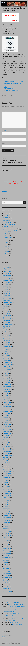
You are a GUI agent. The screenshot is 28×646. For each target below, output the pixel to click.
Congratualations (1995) (13, 602)
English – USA (8, 237)
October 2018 (6, 409)
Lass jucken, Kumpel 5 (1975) (11, 90)
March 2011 (6, 568)
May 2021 (5, 353)
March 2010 (6, 586)
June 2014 (5, 504)
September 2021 (7, 346)
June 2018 (5, 417)
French (6, 239)
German (14, 95)
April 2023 (6, 311)
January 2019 (6, 404)
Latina (6, 248)
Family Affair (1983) (15, 617)
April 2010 (6, 584)
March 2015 (6, 488)
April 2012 (6, 544)
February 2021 (7, 359)
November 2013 (7, 517)
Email (4, 137)
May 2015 (5, 484)
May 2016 (5, 462)
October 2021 (6, 344)
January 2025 (6, 273)
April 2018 (6, 420)
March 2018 (6, 422)
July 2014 (5, 502)
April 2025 (6, 268)
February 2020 (7, 380)
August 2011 (6, 559)
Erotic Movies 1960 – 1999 (10, 228)
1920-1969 (5, 213)
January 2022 (6, 339)
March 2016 (6, 466)
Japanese (7, 246)
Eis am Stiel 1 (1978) (17, 624)
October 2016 (6, 453)
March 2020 (6, 379)
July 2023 (5, 306)
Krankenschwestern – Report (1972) (13, 81)
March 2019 (6, 400)
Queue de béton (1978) (17, 608)
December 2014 (7, 493)
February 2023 (7, 315)
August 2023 (6, 304)
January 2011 (6, 571)
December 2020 (7, 362)
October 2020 (6, 366)
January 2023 (6, 317)
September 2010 (7, 577)
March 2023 (6, 313)
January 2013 (6, 533)
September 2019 (7, 389)
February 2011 (6, 570)
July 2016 (5, 459)
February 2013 (7, 531)
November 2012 (7, 535)
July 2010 (5, 579)
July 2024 (5, 284)
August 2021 (6, 348)
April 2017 (6, 442)
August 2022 (6, 326)
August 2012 (6, 540)
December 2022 (7, 318)
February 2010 (7, 588)
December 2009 (7, 590)
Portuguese (8, 250)
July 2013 (5, 524)
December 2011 (7, 551)
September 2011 (7, 557)
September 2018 (7, 411)
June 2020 (6, 373)
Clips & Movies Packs (9, 224)
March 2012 (6, 546)
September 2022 (7, 324)
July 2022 (5, 328)
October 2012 (6, 537)
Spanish (7, 251)
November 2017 (7, 429)
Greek (6, 242)
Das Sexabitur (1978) (9, 88)
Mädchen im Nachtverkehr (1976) (12, 83)
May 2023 (5, 309)
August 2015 (6, 479)
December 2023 (7, 297)
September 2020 (7, 368)
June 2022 (5, 329)
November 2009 (7, 591)
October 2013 (6, 519)
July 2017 (5, 437)
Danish (7, 233)
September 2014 (7, 499)
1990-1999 (6, 219)
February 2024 (7, 293)
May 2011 (5, 564)
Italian (6, 244)
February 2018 (7, 424)
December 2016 (7, 450)
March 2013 (6, 530)
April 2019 (6, 399)
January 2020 (6, 382)
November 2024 (7, 277)
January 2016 (6, 470)
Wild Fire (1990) (14, 622)
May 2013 (5, 526)
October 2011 (6, 555)
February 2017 (7, 446)
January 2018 (6, 426)
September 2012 (7, 539)
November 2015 (7, 473)
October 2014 (6, 497)
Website (4, 143)
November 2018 (7, 408)
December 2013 (7, 515)
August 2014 (6, 500)
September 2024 (7, 280)
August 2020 (6, 369)
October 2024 (6, 278)
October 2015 (6, 475)
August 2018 (6, 413)
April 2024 (6, 289)
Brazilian (7, 231)
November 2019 (7, 386)
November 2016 (7, 451)
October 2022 (6, 322)
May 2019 (5, 397)
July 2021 (5, 349)
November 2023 (7, 298)
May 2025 (5, 266)
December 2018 (7, 406)
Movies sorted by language (10, 230)
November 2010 (7, 573)
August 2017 (6, 435)
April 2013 (6, 528)
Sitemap (4, 643)
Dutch (6, 235)
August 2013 (6, 522)
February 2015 (7, 490)
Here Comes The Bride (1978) (15, 604)
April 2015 (6, 486)
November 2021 (7, 342)
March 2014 (6, 510)
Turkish (7, 255)
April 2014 (6, 508)
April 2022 (6, 333)
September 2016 (7, 455)
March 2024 (6, 291)
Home (4, 191)
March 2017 (6, 444)
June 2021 (5, 351)
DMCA (3, 637)
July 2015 (5, 480)
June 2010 (5, 581)
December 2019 (7, 384)
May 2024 (5, 288)
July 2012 (5, 542)
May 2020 (6, 375)
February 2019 (7, 402)
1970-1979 (10, 95)
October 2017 (6, 431)
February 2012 (7, 548)
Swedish (7, 253)
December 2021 (7, 340)
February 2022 (7, 337)
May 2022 (5, 331)
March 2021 (6, 357)
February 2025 (7, 271)
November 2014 (7, 495)
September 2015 (7, 477)
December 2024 (7, 275)
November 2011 (7, 553)
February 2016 (7, 468)
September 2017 (7, 433)
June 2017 (5, 439)
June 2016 (5, 460)
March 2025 (6, 269)
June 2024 (6, 286)
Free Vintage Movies (6, 642)
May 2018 (5, 419)
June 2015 (5, 482)
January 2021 (6, 360)
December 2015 (7, 471)
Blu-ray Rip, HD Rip (8, 222)
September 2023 (7, 302)
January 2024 (6, 295)
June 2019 (5, 395)
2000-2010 (6, 220)
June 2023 (5, 308)
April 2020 (6, 377)
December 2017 (7, 428)
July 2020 (5, 371)
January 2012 (6, 550)
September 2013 (7, 520)
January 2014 (6, 513)
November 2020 (7, 364)
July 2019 (5, 393)
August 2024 (6, 282)
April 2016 (6, 464)
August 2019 (6, 391)
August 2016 (6, 457)
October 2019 (6, 388)
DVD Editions (6, 226)
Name (4, 130)
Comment (5, 111)
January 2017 (6, 448)
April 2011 (6, 566)
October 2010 (6, 575)
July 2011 (5, 561)
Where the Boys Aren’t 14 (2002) (16, 606)
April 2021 (6, 355)
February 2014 (7, 511)
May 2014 (5, 506)
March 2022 (6, 335)
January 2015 (6, 491)
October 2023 (6, 300)
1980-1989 (6, 217)
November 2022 (7, 320)
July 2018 (5, 415)
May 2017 (5, 440)
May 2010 (5, 582)
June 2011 (5, 562)
